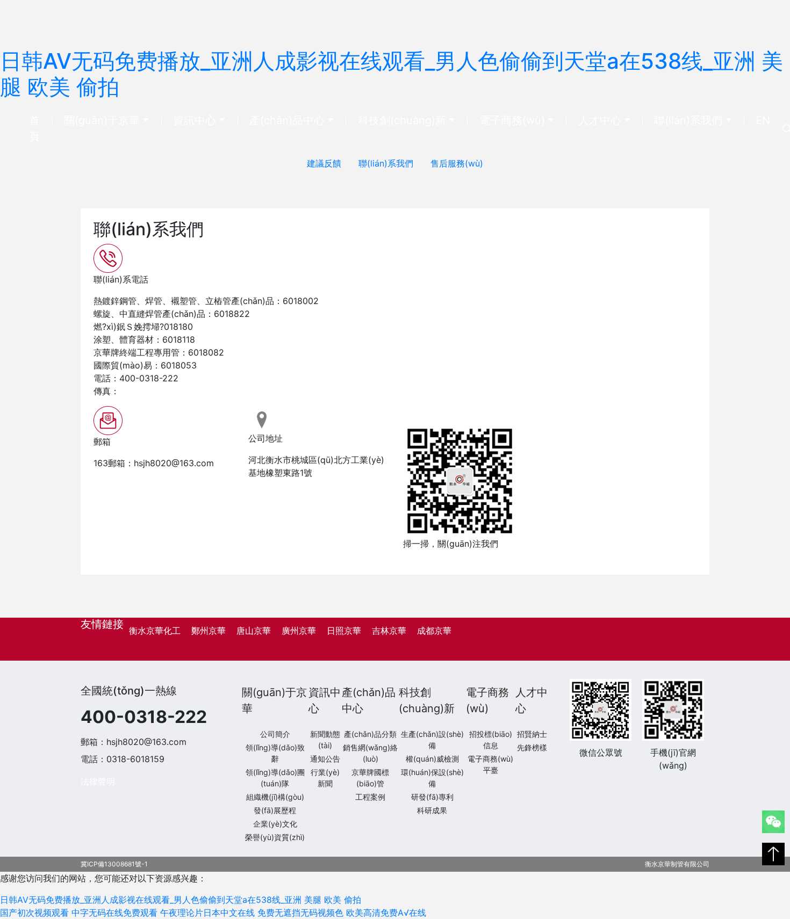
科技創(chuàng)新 (402, 120)
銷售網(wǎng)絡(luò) (370, 753)
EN (763, 120)
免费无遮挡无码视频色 (300, 912)
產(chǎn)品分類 (370, 734)
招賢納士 (532, 734)
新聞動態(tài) (325, 739)
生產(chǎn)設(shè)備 (432, 739)
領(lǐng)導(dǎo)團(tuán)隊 (275, 778)
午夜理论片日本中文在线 (207, 912)
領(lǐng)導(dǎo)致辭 (275, 753)
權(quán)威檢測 (432, 758)
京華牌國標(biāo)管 (370, 778)
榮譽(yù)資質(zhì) (275, 837)
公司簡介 (275, 734)
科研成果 (432, 810)
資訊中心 (194, 120)
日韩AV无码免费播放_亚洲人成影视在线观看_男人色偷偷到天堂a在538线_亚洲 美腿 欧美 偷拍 (391, 74)
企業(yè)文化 (275, 823)
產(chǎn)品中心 (287, 120)
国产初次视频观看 (34, 912)
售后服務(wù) (456, 163)
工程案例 (370, 796)
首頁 (40, 128)
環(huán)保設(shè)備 (432, 778)
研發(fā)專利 (432, 796)
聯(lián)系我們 (688, 120)
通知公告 (325, 758)
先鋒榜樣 (532, 747)
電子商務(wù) (512, 120)
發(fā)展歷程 (275, 810)
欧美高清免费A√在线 (386, 912)
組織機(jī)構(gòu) (275, 796)
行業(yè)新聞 (325, 778)
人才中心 (599, 120)
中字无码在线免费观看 (114, 912)
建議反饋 (324, 163)
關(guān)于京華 (102, 120)
